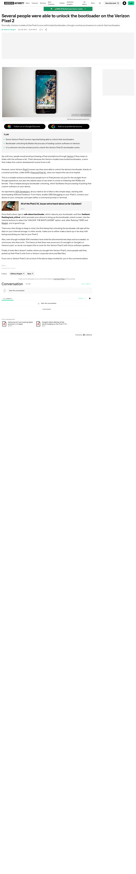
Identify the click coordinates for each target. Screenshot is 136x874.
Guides (62, 3)
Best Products (51, 3)
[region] (47, 309)
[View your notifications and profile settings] (90, 298)
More (93, 3)
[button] (68, 3)
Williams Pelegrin (10, 30)
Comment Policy (59, 279)
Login (131, 3)
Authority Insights (70, 3)
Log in (83, 284)
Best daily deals (111, 3)
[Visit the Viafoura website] (87, 335)
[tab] (7, 298)
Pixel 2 (25, 169)
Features (35, 3)
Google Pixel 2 (6, 268)
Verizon (70, 156)
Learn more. (86, 12)
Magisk (5, 223)
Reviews (43, 3)
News (28, 3)
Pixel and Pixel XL (38, 172)
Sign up (88, 284)
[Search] (100, 3)
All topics (84, 3)
